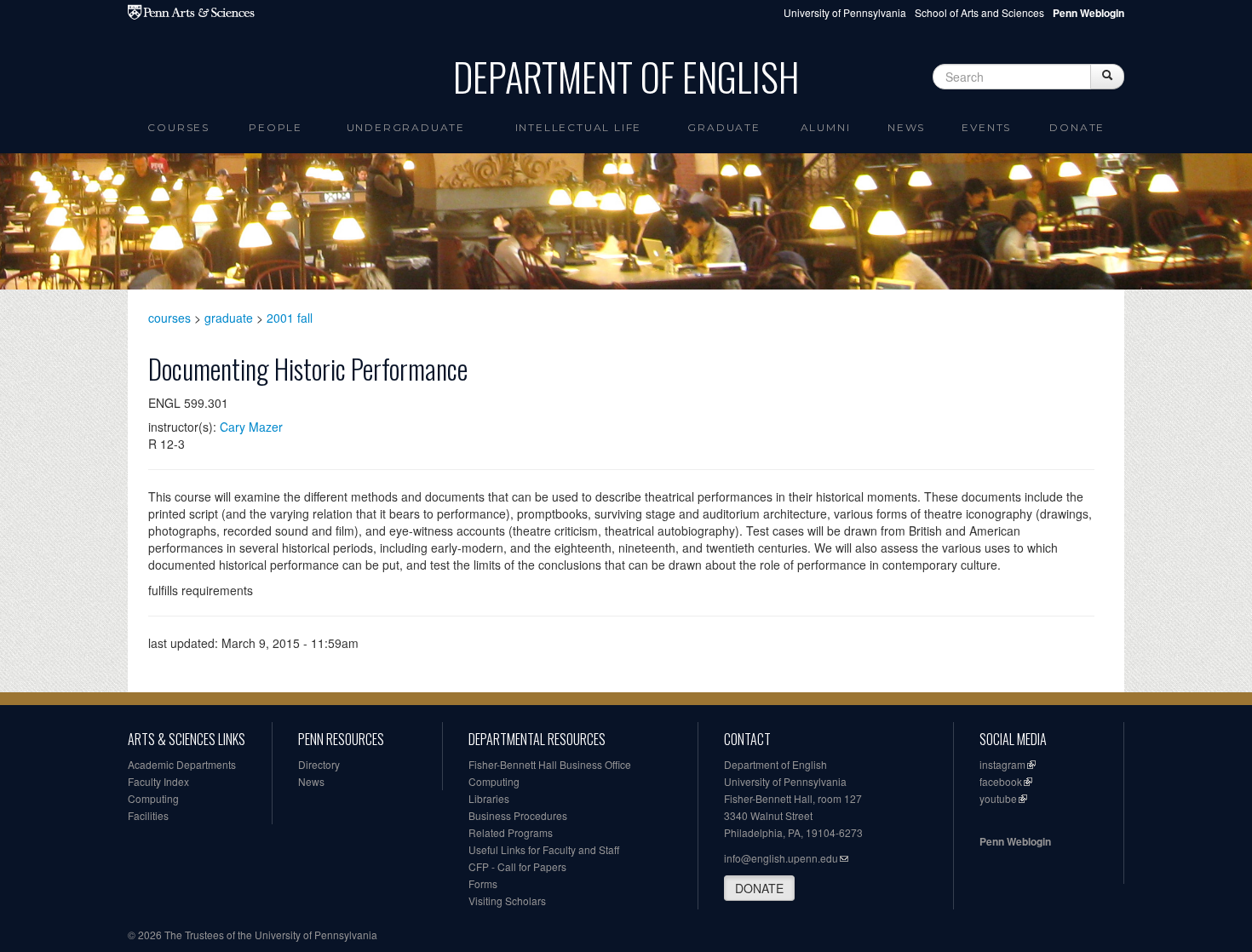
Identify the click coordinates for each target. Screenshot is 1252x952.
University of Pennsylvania (845, 12)
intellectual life (578, 127)
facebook (1000, 781)
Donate (1077, 127)
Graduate (723, 127)
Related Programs (510, 832)
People (275, 127)
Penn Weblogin (1015, 841)
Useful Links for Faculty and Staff (543, 849)
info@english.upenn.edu (781, 858)
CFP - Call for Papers (517, 866)
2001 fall (290, 317)
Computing (153, 798)
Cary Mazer (251, 426)
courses (169, 317)
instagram (1002, 764)
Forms (482, 883)
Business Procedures (517, 815)
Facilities (148, 815)
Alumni (826, 127)
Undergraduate (406, 127)
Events (986, 127)
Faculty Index (158, 781)
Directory (319, 764)
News (906, 127)
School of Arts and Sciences (979, 12)
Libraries (488, 798)
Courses (178, 127)
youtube (998, 798)
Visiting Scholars (507, 900)
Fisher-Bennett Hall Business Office (549, 764)
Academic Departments (182, 764)
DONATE (759, 888)
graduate (228, 317)
